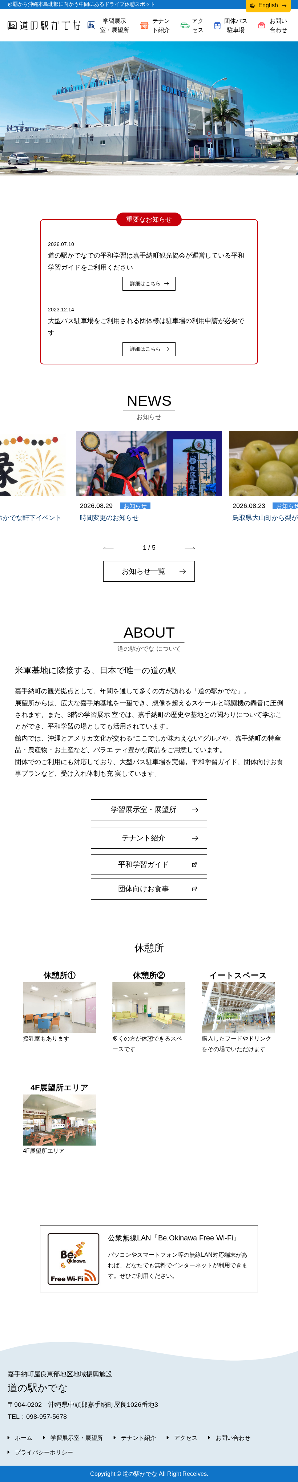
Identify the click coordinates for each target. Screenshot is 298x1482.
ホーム (23, 1437)
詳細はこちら (145, 283)
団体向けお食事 (143, 889)
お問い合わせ (233, 1437)
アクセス (185, 1437)
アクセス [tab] (198, 25)
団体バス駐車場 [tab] (235, 25)
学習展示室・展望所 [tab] (114, 25)
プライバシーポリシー (44, 1452)
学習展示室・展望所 (143, 809)
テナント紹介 (143, 838)
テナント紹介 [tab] (161, 25)
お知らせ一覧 (143, 571)
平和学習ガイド (143, 864)
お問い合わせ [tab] (278, 25)
